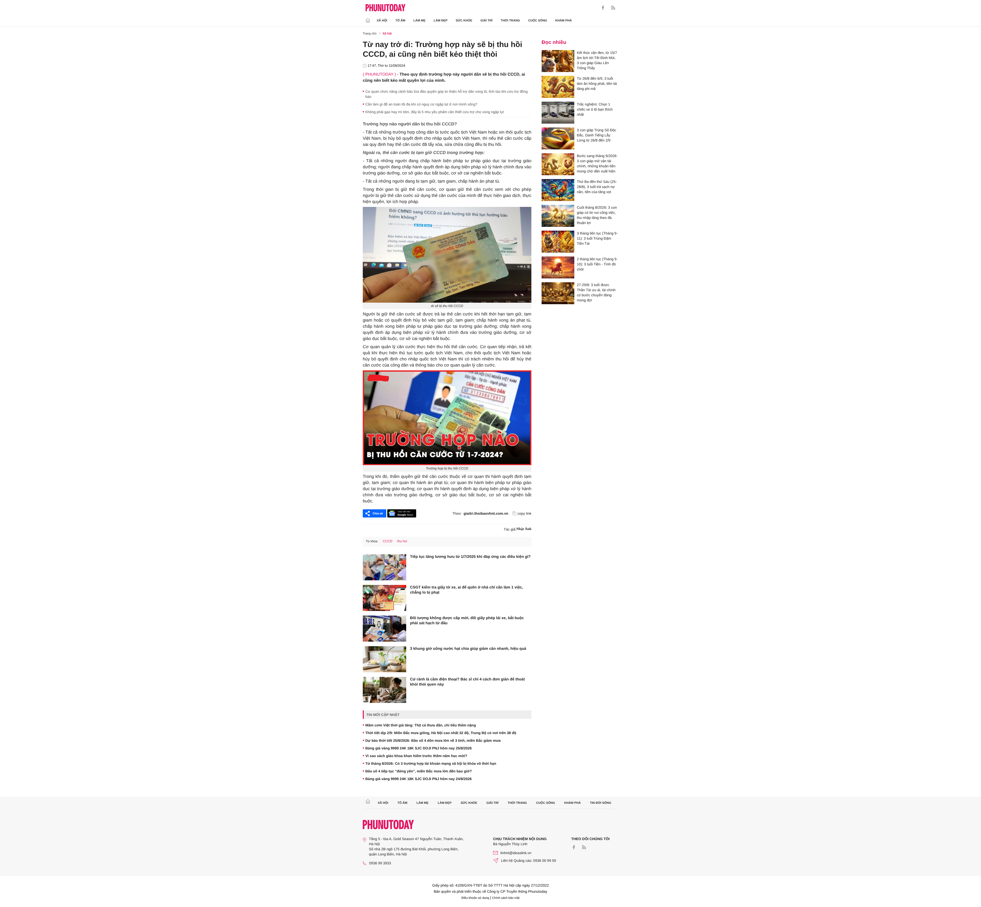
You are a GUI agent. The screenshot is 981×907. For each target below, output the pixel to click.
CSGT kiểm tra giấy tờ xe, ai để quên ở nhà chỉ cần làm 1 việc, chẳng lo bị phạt (466, 590)
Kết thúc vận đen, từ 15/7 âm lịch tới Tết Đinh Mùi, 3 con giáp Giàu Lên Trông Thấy (597, 60)
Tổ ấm (400, 20)
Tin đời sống (600, 803)
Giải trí (486, 20)
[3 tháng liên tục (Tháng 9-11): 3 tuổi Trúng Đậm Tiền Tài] (558, 242)
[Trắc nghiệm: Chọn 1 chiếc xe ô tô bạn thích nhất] (558, 113)
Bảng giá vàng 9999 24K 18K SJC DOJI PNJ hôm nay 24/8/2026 (418, 779)
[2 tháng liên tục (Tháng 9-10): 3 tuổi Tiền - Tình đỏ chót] (558, 267)
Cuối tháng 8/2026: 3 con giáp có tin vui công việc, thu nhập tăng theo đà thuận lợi (597, 215)
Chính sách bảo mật (505, 898)
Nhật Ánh (523, 529)
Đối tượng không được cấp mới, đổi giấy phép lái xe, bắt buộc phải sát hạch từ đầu (467, 620)
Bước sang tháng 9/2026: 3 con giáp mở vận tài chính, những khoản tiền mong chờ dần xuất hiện (597, 163)
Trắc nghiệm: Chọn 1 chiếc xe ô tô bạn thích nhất (595, 109)
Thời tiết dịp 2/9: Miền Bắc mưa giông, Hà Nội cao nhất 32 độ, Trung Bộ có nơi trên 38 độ (440, 733)
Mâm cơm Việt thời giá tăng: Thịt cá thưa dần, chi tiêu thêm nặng (420, 725)
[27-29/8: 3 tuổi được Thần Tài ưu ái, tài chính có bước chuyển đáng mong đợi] (558, 293)
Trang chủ (370, 33)
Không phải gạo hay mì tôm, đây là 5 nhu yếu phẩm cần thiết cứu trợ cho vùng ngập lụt (434, 112)
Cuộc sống (537, 20)
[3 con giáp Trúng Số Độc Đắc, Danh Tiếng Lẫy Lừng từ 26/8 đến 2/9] (558, 138)
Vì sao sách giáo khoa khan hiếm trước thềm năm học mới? (416, 756)
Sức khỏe (464, 20)
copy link (524, 513)
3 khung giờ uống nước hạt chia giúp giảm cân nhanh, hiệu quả (468, 648)
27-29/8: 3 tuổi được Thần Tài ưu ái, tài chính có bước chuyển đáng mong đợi (596, 292)
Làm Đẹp (441, 20)
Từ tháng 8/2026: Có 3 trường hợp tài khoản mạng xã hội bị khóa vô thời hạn (430, 763)
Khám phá (563, 20)
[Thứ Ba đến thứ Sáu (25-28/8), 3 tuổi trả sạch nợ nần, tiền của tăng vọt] (558, 190)
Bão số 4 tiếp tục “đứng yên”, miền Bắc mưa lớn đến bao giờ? (418, 771)
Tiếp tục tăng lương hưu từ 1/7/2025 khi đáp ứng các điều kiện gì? (470, 557)
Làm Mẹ (420, 20)
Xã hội (382, 20)
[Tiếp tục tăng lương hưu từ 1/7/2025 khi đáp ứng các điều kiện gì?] (384, 567)
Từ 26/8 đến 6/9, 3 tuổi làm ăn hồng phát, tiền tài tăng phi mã (597, 83)
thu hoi (402, 541)
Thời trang (510, 20)
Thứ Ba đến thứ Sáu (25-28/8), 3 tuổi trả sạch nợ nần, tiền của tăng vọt (597, 187)
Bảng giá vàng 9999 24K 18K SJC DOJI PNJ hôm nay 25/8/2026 (418, 748)
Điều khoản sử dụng (475, 898)
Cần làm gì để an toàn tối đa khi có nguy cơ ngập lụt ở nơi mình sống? (421, 104)
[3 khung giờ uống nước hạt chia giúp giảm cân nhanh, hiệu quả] (384, 659)
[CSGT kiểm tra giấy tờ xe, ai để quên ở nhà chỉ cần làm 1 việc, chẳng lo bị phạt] (384, 598)
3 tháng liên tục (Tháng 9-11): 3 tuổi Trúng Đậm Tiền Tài (597, 238)
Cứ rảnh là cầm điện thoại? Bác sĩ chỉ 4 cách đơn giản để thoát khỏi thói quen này (467, 682)
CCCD (387, 541)
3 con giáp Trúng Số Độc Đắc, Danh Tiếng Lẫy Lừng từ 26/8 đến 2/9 (596, 135)
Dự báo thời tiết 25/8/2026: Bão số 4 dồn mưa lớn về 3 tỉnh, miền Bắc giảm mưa (433, 740)
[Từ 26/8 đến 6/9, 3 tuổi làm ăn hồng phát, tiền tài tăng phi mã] (558, 87)
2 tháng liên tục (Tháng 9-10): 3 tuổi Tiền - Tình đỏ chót (597, 264)
